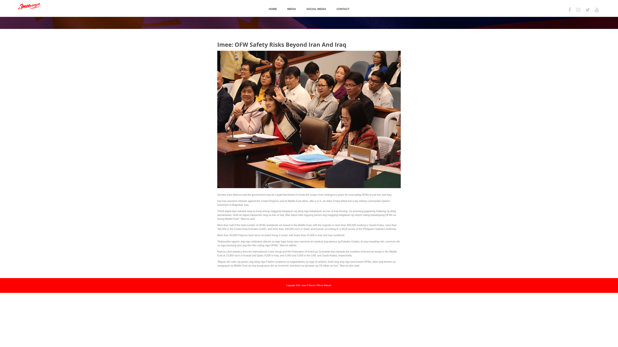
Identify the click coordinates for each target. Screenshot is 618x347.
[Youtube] (597, 10)
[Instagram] (578, 10)
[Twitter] (587, 10)
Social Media (316, 9)
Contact (343, 9)
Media (291, 9)
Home (273, 9)
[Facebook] (569, 10)
